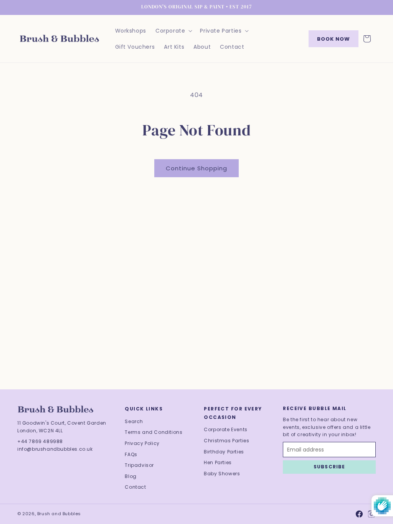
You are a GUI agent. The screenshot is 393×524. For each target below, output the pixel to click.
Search (134, 421)
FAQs (131, 454)
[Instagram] (371, 514)
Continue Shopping (196, 168)
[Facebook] (359, 514)
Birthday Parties (224, 451)
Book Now (333, 39)
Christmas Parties (226, 440)
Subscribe (329, 466)
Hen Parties (218, 462)
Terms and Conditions (153, 432)
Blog (130, 476)
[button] (173, 31)
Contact (135, 487)
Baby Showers (222, 473)
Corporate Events (226, 429)
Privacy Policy (142, 443)
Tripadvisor (139, 465)
